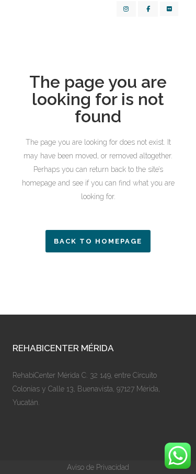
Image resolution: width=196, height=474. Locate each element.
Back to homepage (98, 241)
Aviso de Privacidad (98, 467)
